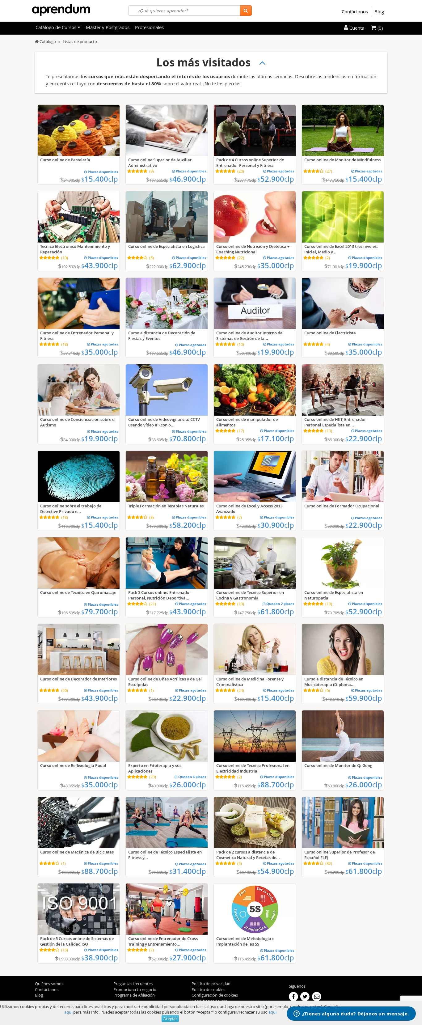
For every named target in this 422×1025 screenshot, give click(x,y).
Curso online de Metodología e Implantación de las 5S (245, 941)
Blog (379, 11)
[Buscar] (246, 10)
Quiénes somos (49, 983)
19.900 (363, 265)
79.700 (99, 611)
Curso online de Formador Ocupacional (341, 506)
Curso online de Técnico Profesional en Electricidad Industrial (252, 768)
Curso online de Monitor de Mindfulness (342, 160)
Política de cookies (208, 989)
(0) (379, 28)
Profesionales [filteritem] (149, 27)
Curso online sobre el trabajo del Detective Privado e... (71, 508)
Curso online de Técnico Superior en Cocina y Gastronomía (250, 595)
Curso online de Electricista (330, 333)
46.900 (187, 179)
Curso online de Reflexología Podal (73, 765)
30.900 (275, 525)
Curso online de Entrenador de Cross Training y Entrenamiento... (163, 941)
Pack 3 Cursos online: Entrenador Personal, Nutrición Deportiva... (159, 595)
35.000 (275, 265)
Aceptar (170, 1018)
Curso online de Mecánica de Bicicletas (77, 852)
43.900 (99, 265)
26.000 (187, 785)
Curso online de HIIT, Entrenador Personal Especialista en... (335, 422)
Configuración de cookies (215, 995)
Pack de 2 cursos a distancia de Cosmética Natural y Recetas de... (248, 854)
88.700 (275, 785)
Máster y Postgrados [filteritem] (107, 27)
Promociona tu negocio (134, 989)
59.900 (363, 698)
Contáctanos (355, 11)
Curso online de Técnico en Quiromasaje (78, 592)
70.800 (187, 438)
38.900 (99, 958)
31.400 (187, 871)
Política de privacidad (211, 983)
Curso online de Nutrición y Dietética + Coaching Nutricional (252, 249)
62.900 (187, 265)
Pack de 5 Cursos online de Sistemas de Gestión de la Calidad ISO (77, 941)
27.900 (187, 958)
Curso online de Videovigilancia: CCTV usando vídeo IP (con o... (164, 422)
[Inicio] (37, 41)
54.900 (275, 871)
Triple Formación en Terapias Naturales (166, 506)
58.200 (187, 525)
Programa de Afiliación (134, 995)
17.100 (275, 438)
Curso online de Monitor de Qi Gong (338, 765)
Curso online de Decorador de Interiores (78, 679)
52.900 (275, 179)
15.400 (99, 179)
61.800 (275, 611)
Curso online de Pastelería (65, 160)
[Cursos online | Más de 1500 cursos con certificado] (61, 10)
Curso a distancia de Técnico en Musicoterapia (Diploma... (333, 681)
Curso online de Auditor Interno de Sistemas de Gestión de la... (249, 335)
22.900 (363, 438)
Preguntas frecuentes (133, 983)
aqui (68, 1012)
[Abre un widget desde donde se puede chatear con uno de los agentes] (351, 1014)
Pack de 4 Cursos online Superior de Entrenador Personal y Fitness (250, 162)
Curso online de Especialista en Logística (166, 246)
